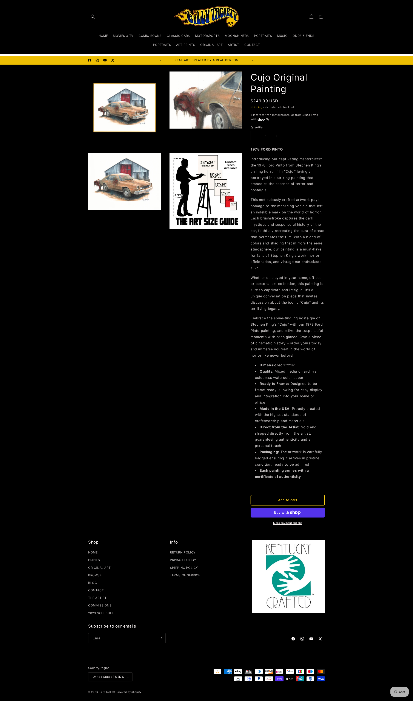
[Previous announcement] (160, 60)
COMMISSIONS (100, 605)
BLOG (92, 582)
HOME (92, 552)
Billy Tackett (107, 691)
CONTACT (96, 590)
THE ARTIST (97, 598)
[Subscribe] (160, 638)
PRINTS (94, 560)
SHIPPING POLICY (184, 567)
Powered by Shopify (128, 691)
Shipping (256, 107)
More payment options (287, 522)
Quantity (257, 127)
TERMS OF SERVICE (185, 575)
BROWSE (95, 575)
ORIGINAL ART (99, 567)
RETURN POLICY (183, 552)
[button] (93, 16)
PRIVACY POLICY (183, 560)
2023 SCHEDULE (101, 613)
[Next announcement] (252, 60)
